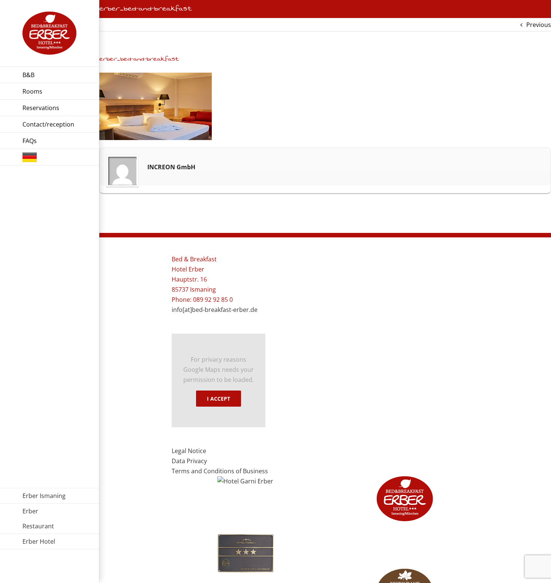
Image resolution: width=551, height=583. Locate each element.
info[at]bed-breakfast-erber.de (215, 310)
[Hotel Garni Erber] (246, 481)
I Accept (218, 398)
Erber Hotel (38, 541)
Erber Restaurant (38, 518)
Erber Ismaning (44, 496)
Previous (538, 25)
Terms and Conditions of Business (220, 471)
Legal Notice (189, 451)
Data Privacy (189, 461)
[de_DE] (49, 157)
